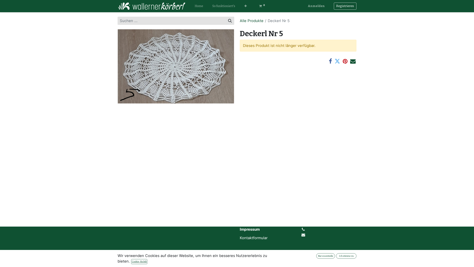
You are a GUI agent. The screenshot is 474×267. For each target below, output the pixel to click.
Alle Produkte (251, 21)
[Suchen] (230, 21)
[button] (245, 6)
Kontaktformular (254, 238)
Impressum (250, 229)
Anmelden (316, 6)
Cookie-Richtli (139, 261)
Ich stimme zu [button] (346, 256)
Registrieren (345, 6)
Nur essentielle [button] (325, 256)
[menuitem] (199, 6)
